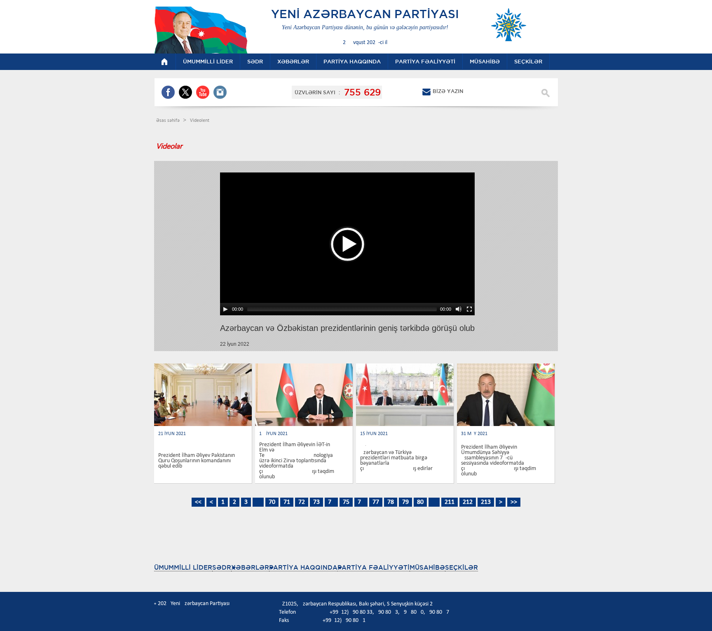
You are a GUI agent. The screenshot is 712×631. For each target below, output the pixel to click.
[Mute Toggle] (458, 309)
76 (361, 502)
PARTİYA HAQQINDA (303, 567)
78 (390, 502)
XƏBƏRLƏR (250, 567)
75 (346, 502)
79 (405, 502)
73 (316, 502)
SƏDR (221, 567)
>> (514, 502)
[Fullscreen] (469, 309)
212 (468, 502)
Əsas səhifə (168, 120)
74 (331, 502)
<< (198, 502)
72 (301, 502)
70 (272, 502)
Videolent (199, 120)
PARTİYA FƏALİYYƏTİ (373, 567)
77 (375, 502)
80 (420, 502)
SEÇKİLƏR (461, 567)
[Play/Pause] (225, 309)
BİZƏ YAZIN (448, 91)
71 (286, 502)
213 (486, 502)
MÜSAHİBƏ (427, 567)
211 (449, 502)
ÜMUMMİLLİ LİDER (183, 567)
